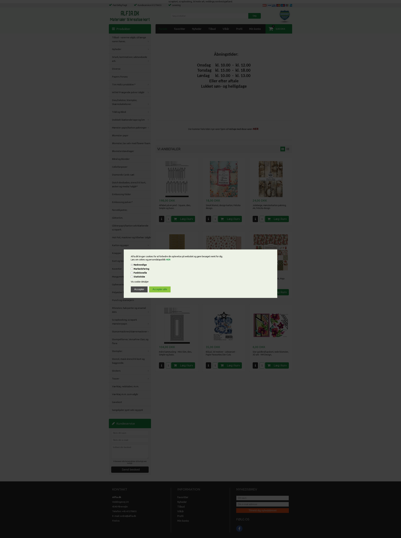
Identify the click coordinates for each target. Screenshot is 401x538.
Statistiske (139, 277)
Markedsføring (141, 269)
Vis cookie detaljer (140, 282)
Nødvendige (140, 265)
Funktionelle (140, 273)
